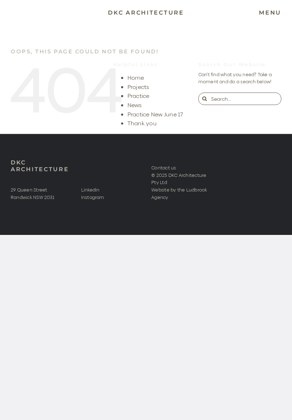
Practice (138, 96)
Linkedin (90, 190)
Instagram (92, 197)
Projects (138, 87)
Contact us (163, 167)
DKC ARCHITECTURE (40, 166)
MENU (270, 12)
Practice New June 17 (155, 114)
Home (135, 78)
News (134, 105)
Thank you (142, 123)
